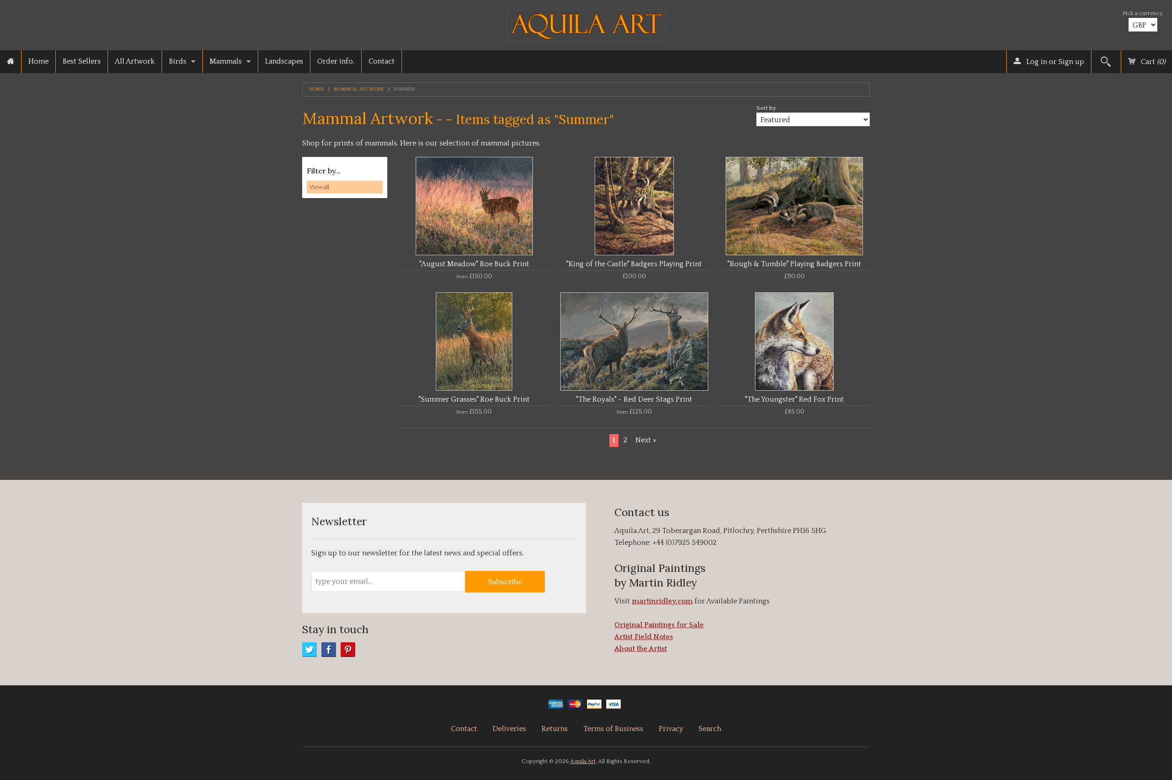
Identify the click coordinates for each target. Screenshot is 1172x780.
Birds (177, 61)
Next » (645, 440)
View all (319, 187)
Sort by (766, 108)
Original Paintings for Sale (659, 625)
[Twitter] (309, 649)
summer (404, 89)
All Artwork (135, 61)
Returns (555, 729)
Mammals (226, 61)
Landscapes (284, 61)
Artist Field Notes (643, 637)
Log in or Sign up (1054, 62)
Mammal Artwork (359, 89)
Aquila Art (583, 761)
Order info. (335, 61)
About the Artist (640, 649)
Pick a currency (1143, 13)
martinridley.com (662, 601)
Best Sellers (82, 61)
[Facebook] (328, 649)
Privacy (671, 729)
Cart (1152, 62)
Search (710, 729)
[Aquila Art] (586, 23)
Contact (382, 61)
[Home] (10, 61)
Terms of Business (613, 729)
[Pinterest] (348, 649)
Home (38, 61)
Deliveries (509, 729)
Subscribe (505, 581)
